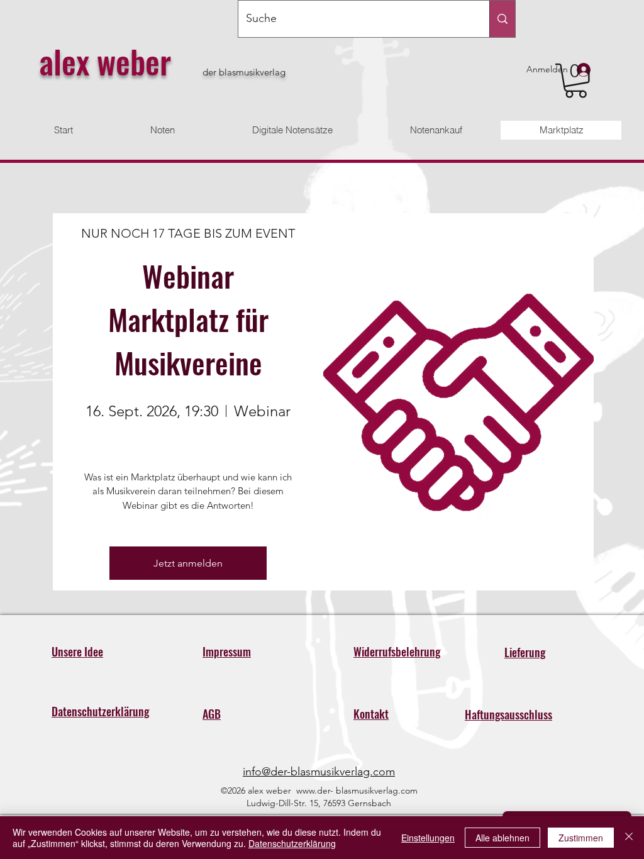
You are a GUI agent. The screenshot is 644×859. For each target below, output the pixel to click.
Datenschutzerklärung (292, 843)
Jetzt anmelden (188, 563)
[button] (575, 81)
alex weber (105, 61)
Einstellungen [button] (428, 837)
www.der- (314, 790)
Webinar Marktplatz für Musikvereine (191, 319)
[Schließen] (628, 837)
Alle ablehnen (502, 837)
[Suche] (502, 19)
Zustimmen (580, 837)
